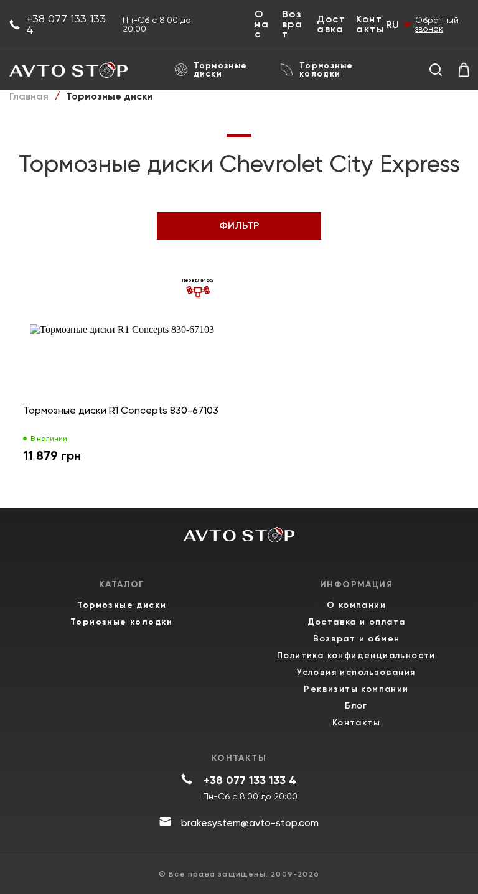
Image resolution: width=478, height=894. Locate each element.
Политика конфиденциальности (356, 655)
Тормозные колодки (326, 70)
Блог (356, 706)
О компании (356, 605)
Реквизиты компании (356, 689)
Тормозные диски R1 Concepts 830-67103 (120, 410)
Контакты (370, 24)
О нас (262, 24)
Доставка (331, 24)
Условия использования (356, 672)
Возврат (292, 24)
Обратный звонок (437, 24)
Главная (29, 96)
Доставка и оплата (356, 622)
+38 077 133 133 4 (66, 24)
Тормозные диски (221, 70)
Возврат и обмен (356, 638)
